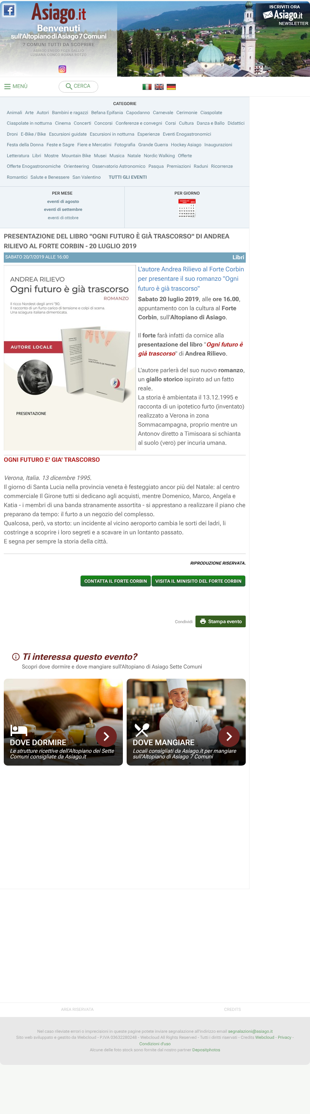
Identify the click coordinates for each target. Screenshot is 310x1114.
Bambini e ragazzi (70, 112)
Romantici (17, 177)
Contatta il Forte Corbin (115, 581)
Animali (14, 112)
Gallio (77, 51)
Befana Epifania (107, 112)
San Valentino (87, 177)
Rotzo (80, 55)
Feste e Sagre (60, 144)
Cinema (63, 123)
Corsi (170, 123)
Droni (12, 134)
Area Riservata (77, 1009)
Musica (117, 155)
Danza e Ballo (211, 123)
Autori (43, 112)
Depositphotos (206, 1049)
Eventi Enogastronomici (187, 134)
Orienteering (76, 166)
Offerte (185, 155)
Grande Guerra (153, 144)
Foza (65, 51)
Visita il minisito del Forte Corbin (198, 581)
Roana (67, 55)
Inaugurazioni (218, 144)
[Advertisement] (125, 832)
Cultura (186, 123)
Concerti (82, 123)
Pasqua (156, 166)
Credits (232, 1009)
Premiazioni (179, 166)
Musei (100, 155)
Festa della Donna (25, 144)
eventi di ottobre (63, 217)
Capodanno (138, 112)
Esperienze (148, 134)
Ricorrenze (222, 166)
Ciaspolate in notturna (29, 123)
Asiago (40, 51)
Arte (29, 112)
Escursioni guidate (68, 134)
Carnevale (163, 112)
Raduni (201, 166)
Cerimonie (186, 112)
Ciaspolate (211, 112)
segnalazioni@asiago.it (250, 1031)
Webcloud (264, 1037)
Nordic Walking (159, 155)
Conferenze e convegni (139, 123)
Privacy (284, 1037)
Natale (134, 155)
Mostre (51, 155)
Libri (36, 155)
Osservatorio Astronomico (119, 166)
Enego (54, 51)
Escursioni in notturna (112, 134)
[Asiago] (58, 13)
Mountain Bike (76, 155)
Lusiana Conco (45, 55)
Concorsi (103, 123)
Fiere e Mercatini (95, 144)
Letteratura (18, 155)
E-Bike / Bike (33, 134)
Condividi (184, 621)
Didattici (236, 123)
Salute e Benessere (50, 177)
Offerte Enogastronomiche (34, 166)
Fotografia (125, 144)
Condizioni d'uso (155, 1043)
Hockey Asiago (186, 144)
